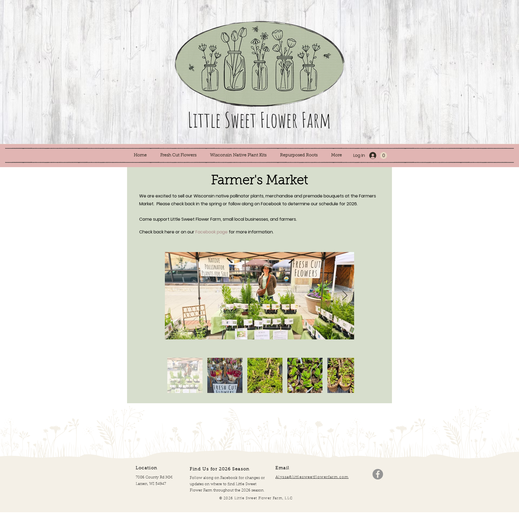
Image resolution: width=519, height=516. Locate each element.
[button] (181, 155)
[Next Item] (345, 295)
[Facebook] (377, 474)
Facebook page (211, 232)
